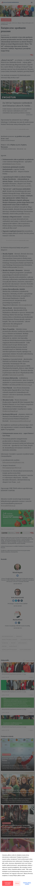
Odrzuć (17, 883)
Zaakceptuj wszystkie (8, 883)
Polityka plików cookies (27, 883)
